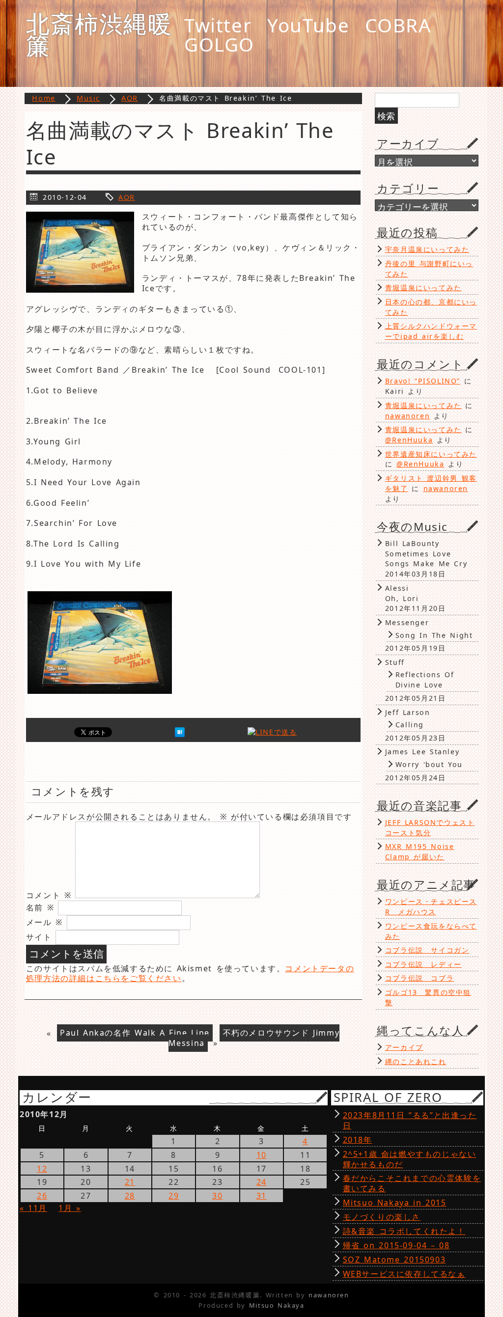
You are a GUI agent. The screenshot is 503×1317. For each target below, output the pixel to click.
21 (130, 1182)
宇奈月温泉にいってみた (427, 249)
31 (261, 1195)
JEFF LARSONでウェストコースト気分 (430, 827)
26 (42, 1195)
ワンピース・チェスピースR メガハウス (431, 906)
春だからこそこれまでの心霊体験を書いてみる (412, 1183)
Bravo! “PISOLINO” (422, 380)
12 (42, 1168)
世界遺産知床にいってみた (431, 454)
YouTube (308, 25)
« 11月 (33, 1208)
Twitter (218, 25)
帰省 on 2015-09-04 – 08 (396, 1245)
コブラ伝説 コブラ (419, 978)
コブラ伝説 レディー (423, 964)
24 (261, 1182)
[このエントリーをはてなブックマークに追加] (180, 734)
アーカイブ (404, 1047)
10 (261, 1155)
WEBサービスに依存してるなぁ (404, 1273)
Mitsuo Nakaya (277, 1305)
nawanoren (407, 415)
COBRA (398, 25)
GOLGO (219, 44)
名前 (40, 907)
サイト (39, 937)
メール (44, 922)
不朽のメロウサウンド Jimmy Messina (254, 1038)
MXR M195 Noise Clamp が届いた (419, 851)
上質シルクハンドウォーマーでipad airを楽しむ (431, 331)
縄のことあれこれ (416, 1061)
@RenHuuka (409, 439)
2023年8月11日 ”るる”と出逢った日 (410, 1120)
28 (130, 1195)
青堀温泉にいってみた (423, 287)
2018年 (357, 1139)
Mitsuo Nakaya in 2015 (395, 1202)
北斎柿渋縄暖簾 (99, 34)
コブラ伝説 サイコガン (427, 950)
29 (173, 1195)
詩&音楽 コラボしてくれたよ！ (404, 1231)
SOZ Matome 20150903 (394, 1259)
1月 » (69, 1208)
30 (217, 1195)
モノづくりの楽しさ (381, 1216)
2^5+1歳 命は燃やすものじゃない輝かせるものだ (409, 1159)
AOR (126, 197)
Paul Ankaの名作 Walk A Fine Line (135, 1033)
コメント (49, 895)
